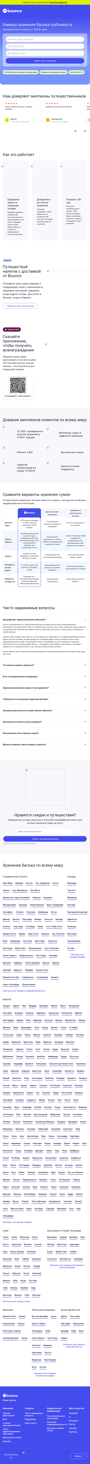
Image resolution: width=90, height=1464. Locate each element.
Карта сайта (31, 1423)
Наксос (78, 1165)
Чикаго (6, 890)
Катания (80, 1035)
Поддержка (30, 1419)
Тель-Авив (75, 1316)
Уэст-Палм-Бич (51, 948)
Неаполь (37, 897)
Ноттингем (67, 1092)
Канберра (78, 1259)
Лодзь (18, 1150)
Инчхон (26, 1266)
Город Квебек (73, 941)
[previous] (76, 131)
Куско (53, 1316)
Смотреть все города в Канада (77, 955)
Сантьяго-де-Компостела (61, 1064)
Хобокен (7, 970)
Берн (53, 1172)
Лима (47, 1331)
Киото (6, 1244)
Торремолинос (29, 1179)
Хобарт (73, 1251)
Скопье (53, 1194)
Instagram (73, 1420)
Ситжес (26, 1187)
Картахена (37, 1352)
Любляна (49, 1078)
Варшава (37, 1020)
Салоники (77, 1114)
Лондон (6, 1006)
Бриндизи (72, 1121)
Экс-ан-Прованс (75, 1172)
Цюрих (24, 1085)
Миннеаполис (35, 948)
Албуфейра (8, 1216)
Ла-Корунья (64, 1179)
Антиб (6, 1158)
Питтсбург (41, 955)
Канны (83, 1121)
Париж (16, 1006)
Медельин (36, 1360)
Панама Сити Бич (11, 977)
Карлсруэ (64, 1187)
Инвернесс (8, 1129)
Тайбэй (25, 1259)
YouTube (73, 1432)
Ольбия (37, 1107)
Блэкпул (48, 1107)
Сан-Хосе (27, 941)
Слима (27, 1143)
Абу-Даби (65, 1323)
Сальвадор (37, 1331)
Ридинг (76, 1143)
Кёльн (15, 1085)
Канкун (22, 1316)
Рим (24, 1006)
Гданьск (19, 1049)
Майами (19, 883)
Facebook (73, 1413)
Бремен (6, 1179)
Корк (5, 1165)
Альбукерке (42, 977)
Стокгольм (8, 1035)
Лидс (26, 1078)
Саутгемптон (69, 1107)
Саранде (50, 1208)
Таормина (55, 1129)
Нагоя (35, 1237)
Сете (71, 1208)
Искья (6, 1172)
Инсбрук (60, 1078)
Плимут (25, 1201)
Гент (60, 1100)
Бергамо (15, 1071)
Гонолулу (30, 912)
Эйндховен (55, 1114)
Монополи (8, 1150)
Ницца (45, 1027)
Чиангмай (36, 1273)
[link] (20, 306)
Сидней (63, 1237)
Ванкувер (71, 883)
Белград (78, 1085)
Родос (58, 1107)
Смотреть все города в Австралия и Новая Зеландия (67, 1266)
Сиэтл (55, 883)
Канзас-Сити (42, 970)
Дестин (46, 963)
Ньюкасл (30, 1056)
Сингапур (31, 1251)
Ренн (43, 1136)
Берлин (58, 1020)
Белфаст (83, 1078)
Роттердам (24, 1165)
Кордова (61, 1121)
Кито (34, 1367)
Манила (6, 1280)
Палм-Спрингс (10, 955)
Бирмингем (18, 1092)
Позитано (67, 1085)
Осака (14, 1237)
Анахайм (53, 955)
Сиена (51, 1136)
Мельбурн (52, 1237)
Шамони (26, 1071)
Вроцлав (65, 1049)
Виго (84, 1143)
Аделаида (74, 1244)
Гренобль (48, 1165)
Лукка (6, 1143)
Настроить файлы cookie (55, 1429)
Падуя (56, 1092)
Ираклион (81, 1064)
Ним (79, 1208)
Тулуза (46, 1049)
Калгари (71, 905)
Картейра (74, 1136)
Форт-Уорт (40, 941)
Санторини (37, 1078)
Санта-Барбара (32, 963)
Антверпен (43, 1172)
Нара (33, 1288)
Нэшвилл (47, 897)
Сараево (7, 1064)
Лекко (49, 1150)
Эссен (62, 1194)
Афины (20, 1020)
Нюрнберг (16, 1143)
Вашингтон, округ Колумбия (16, 897)
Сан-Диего (8, 912)
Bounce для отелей (12, 1437)
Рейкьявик (43, 1129)
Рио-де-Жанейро (40, 1316)
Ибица (42, 1100)
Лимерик (42, 1194)
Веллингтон (65, 1259)
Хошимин (36, 1259)
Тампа (40, 926)
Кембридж (43, 912)
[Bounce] (12, 11)
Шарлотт (18, 970)
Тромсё (78, 1201)
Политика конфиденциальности (57, 1423)
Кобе (15, 1280)
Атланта (20, 912)
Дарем (22, 934)
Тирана (19, 1056)
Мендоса (47, 1345)
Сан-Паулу (52, 1338)
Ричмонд (71, 926)
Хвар (78, 1129)
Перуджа (36, 1165)
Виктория (72, 934)
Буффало (18, 963)
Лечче (6, 1136)
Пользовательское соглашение (56, 1417)
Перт (82, 1237)
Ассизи (51, 1100)
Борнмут (43, 1179)
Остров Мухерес (11, 1338)
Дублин (78, 1013)
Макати (18, 1295)
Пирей (67, 1143)
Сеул (5, 1251)
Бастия (58, 1165)
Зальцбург (8, 1100)
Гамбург (69, 1035)
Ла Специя (55, 1085)
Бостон (29, 883)
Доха (81, 1331)
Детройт (7, 963)
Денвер (6, 919)
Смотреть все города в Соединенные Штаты (24, 991)
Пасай (26, 1273)
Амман (64, 1338)
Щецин (61, 1172)
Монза (16, 1201)
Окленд (59, 919)
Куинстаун (62, 1244)
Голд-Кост (52, 1259)
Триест (29, 1092)
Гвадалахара (9, 1323)
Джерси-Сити (9, 934)
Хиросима (16, 1244)
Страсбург (57, 1071)
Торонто (71, 890)
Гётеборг (16, 1158)
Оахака (21, 1323)
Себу (5, 1288)
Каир (73, 1331)
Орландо (23, 905)
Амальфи (37, 1143)
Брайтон (29, 1064)
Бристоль (36, 1071)
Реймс (21, 1172)
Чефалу (76, 1179)
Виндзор (83, 1107)
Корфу (6, 1042)
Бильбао (41, 1056)
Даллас (16, 919)
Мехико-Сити (9, 1316)
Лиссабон (7, 1013)
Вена (28, 1020)
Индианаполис (26, 955)
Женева (6, 1121)
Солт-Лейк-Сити (54, 926)
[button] (45, 61)
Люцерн (6, 1092)
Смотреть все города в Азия (16, 1301)
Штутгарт (74, 1056)
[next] (84, 131)
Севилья (47, 1035)
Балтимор (7, 948)
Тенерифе (26, 1107)
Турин (19, 1035)
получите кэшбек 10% (58, 2)
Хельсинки (41, 1064)
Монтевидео (50, 1360)
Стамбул (73, 1027)
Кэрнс (50, 1251)
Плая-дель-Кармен (12, 1331)
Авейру (6, 1201)
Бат (37, 1092)
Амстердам (8, 1020)
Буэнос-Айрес (38, 1323)
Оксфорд (58, 1042)
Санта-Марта (38, 1338)
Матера (16, 1121)
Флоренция (74, 1006)
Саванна (45, 934)
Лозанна (69, 1165)
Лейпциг (31, 1172)
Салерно (20, 1100)
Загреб (6, 1078)
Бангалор (7, 1295)
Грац (57, 1150)
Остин (54, 912)
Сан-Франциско (19, 890)
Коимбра (28, 1150)
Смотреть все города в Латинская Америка (45, 1374)
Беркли (55, 963)
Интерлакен (51, 1158)
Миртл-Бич (20, 948)
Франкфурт (26, 1027)
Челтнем (67, 1201)
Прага (63, 1006)
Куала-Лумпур (17, 1251)
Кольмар (31, 1129)
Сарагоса (63, 1158)
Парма (47, 1143)
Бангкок (28, 1244)
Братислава (32, 1136)
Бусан (23, 1280)
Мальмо (17, 1194)
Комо (75, 1100)
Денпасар (7, 1266)
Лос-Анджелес (43, 883)
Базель (26, 1158)
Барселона (54, 1013)
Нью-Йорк (8, 883)
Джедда (65, 1331)
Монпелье (28, 1121)
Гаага (5, 1208)
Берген (33, 1085)
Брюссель (28, 1042)
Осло (38, 1049)
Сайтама (36, 1295)
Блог (5, 1419)
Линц (64, 1150)
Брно (35, 1187)
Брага (29, 1208)
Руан (13, 1172)
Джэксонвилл (29, 984)
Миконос (70, 1042)
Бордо (64, 1056)
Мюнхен (6, 1027)
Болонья (49, 1020)
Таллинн (43, 1085)
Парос (6, 1187)
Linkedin (73, 1428)
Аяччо (13, 1165)
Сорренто (31, 1100)
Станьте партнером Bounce (12, 1424)
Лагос (53, 1179)
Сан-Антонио (58, 934)
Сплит (64, 1027)
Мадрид (32, 1006)
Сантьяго (36, 1345)
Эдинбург (43, 1006)
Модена (80, 1071)
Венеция (19, 1013)
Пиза (36, 1027)
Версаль (7, 1194)
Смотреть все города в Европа (17, 1222)
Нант (22, 1136)
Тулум (24, 1338)
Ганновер (7, 1107)
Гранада (57, 1143)
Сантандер (62, 1136)
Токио (6, 1237)
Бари (38, 1042)
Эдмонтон (72, 919)
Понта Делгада (39, 1201)
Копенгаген (67, 1013)
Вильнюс (20, 1129)
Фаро (16, 1107)
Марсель (47, 1042)
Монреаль (72, 897)
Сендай (36, 1266)
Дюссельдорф (40, 1114)
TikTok (72, 1424)
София (75, 1049)
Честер (16, 1179)
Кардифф (18, 1064)
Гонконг (38, 1244)
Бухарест (72, 1078)
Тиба (26, 1295)
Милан (54, 1006)
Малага (54, 1027)
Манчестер (70, 1020)
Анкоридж (15, 941)
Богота (48, 1352)
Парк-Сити (33, 934)
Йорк (15, 1027)
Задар (55, 1049)
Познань (46, 1092)
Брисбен (73, 1237)
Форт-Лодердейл (55, 905)
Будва (70, 1194)
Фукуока (16, 1273)
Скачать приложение (9, 1414)
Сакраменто (28, 977)
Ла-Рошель (8, 1114)
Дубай (64, 1316)
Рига (18, 1114)
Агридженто (55, 1201)
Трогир (66, 1114)
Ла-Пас (42, 1367)
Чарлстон (52, 941)
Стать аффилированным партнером (11, 1431)
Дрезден (39, 1150)
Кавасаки (7, 1259)
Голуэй (6, 1085)
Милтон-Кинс (17, 1208)
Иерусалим (78, 1323)
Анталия (16, 1187)
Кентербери (30, 1194)
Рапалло (44, 1187)
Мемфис (29, 970)
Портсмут (68, 1129)
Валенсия (16, 1042)
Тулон (14, 1136)
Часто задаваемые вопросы (34, 1414)
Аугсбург (39, 1208)
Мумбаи (24, 1288)
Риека (54, 1187)
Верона (36, 1035)
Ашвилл (55, 977)
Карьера (7, 1441)
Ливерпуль (8, 1049)
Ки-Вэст (7, 926)
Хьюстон (48, 919)
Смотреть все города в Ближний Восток (74, 1345)
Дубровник (8, 1056)
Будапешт (41, 1013)
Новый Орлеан (37, 905)
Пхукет (6, 1273)
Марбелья (76, 1158)
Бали (17, 1259)
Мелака (14, 1288)
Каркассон (37, 1158)
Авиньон (79, 1092)
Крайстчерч (61, 1251)
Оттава (70, 948)
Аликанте (16, 1078)
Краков (82, 1020)
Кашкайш (76, 1187)
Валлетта (69, 1071)
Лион (46, 1071)
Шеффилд (74, 1150)
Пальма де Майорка (44, 1121)
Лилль (67, 1100)
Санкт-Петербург (11, 984)
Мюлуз (79, 1194)
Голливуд (30, 926)
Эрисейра (61, 1208)
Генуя (5, 1071)
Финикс (38, 919)
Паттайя (33, 1280)
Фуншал (27, 1114)
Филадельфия (9, 905)
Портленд (27, 919)
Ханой (18, 1266)
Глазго (29, 1049)
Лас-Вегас (35, 890)
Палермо (58, 1035)
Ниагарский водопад (77, 912)
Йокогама (24, 1237)
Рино (5, 941)
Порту (28, 1035)
